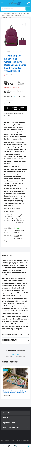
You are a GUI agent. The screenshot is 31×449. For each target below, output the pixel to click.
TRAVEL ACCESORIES (18, 237)
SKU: (5, 230)
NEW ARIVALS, (18, 235)
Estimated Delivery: (10, 215)
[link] (26, 370)
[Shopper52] (15, 3)
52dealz (16, 233)
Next (28, 386)
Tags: (6, 241)
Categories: (8, 235)
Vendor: (6, 233)
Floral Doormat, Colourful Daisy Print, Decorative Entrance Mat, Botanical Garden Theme (14, 391)
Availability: (8, 228)
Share (8, 115)
